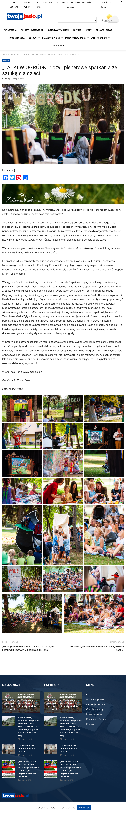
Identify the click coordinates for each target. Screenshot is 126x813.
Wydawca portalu (95, 699)
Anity (77, 2)
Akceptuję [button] (84, 807)
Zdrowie (33, 38)
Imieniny (70, 2)
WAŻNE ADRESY (27, 4)
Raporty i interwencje (32, 30)
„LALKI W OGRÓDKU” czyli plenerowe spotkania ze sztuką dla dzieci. (59, 70)
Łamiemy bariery (99, 38)
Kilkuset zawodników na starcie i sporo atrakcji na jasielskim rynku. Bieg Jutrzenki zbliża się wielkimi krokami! (21, 703)
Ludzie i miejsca (17, 38)
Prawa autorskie (95, 714)
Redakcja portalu (95, 704)
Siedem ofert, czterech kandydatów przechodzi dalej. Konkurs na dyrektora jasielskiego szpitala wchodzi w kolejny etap (29, 727)
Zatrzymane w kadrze (75, 38)
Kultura (77, 30)
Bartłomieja (86, 2)
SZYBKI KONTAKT (14, 4)
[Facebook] (121, 2)
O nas (89, 694)
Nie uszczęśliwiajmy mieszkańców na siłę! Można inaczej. (97, 648)
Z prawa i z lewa (104, 30)
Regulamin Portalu (96, 719)
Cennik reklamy (94, 709)
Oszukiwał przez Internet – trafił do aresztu (27, 748)
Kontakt (90, 724)
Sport (88, 30)
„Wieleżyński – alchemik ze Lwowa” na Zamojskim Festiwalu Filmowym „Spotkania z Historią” (29, 648)
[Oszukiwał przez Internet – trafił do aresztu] (8, 749)
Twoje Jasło (7, 54)
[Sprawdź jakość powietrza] (63, 2)
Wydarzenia (10, 30)
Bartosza (70, 7)
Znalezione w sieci (51, 38)
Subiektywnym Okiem (58, 30)
